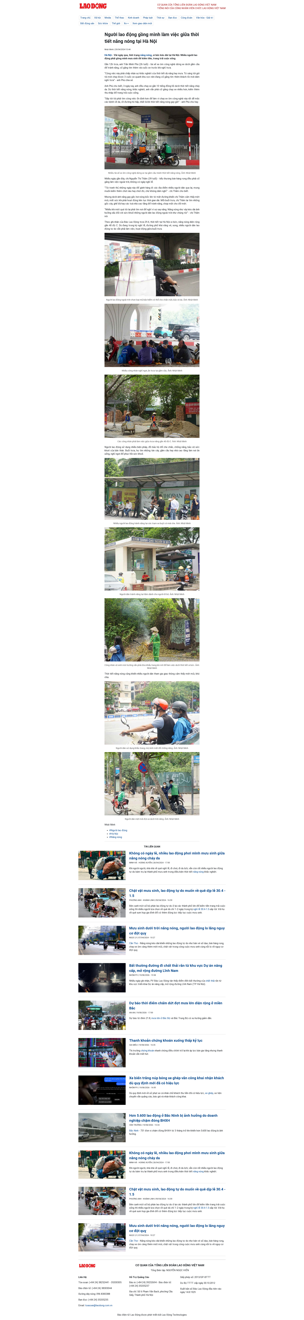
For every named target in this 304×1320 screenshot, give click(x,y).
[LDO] (102, 866)
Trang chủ (85, 17)
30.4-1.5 (205, 909)
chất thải (210, 980)
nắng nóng (146, 55)
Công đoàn (186, 17)
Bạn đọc (172, 17)
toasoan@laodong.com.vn (98, 1305)
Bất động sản (87, 23)
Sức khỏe (103, 23)
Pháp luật (148, 17)
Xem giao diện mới (142, 23)
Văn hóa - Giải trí (204, 17)
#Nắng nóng (115, 837)
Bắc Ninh (133, 1130)
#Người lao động (118, 830)
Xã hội (97, 17)
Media (107, 17)
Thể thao (119, 17)
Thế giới (116, 23)
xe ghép (209, 1093)
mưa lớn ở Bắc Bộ (160, 1018)
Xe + (126, 23)
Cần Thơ (133, 943)
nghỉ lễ (196, 909)
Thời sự (160, 17)
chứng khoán (147, 1050)
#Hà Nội (113, 833)
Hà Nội (108, 55)
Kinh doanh (133, 17)
